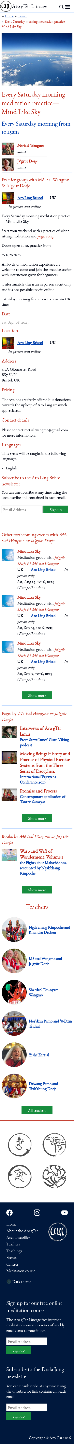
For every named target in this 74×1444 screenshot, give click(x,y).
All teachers (37, 1111)
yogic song (45, 237)
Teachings (14, 1251)
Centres (12, 1265)
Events (11, 1258)
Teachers (13, 1245)
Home (11, 1225)
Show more (37, 696)
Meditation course (20, 1271)
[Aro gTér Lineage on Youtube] (64, 1212)
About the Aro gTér (22, 1231)
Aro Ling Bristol (30, 198)
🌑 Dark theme (18, 1282)
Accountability (18, 1238)
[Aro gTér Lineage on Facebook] (9, 1212)
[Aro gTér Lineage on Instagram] (37, 1212)
